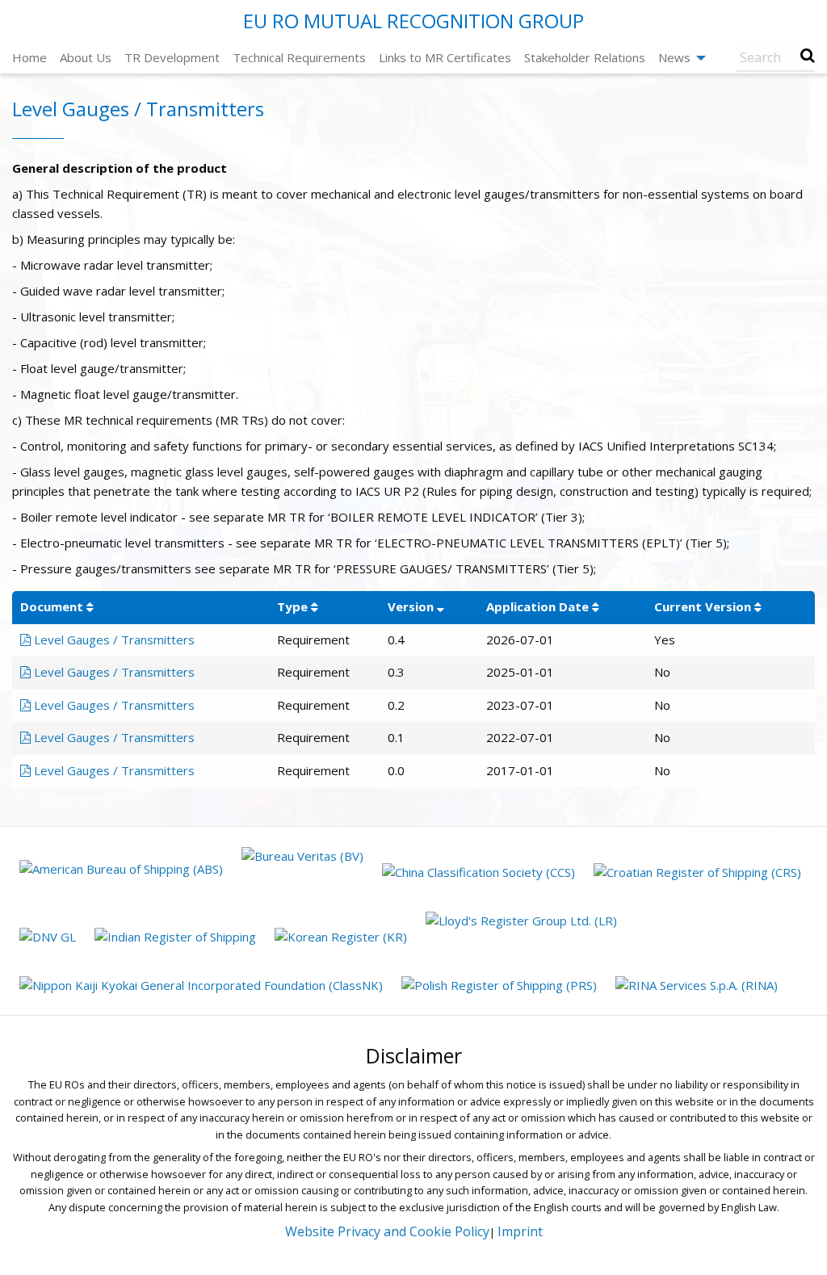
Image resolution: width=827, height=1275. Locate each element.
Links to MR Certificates (445, 57)
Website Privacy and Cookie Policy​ (387, 1231)
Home (29, 57)
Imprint (520, 1231)
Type (292, 606)
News (674, 57)
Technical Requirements (299, 57)
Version (411, 606)
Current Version (702, 606)
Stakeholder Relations (584, 57)
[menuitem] (29, 57)
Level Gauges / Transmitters (113, 639)
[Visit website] (123, 870)
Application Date (537, 606)
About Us (85, 57)
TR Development (172, 57)
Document (51, 606)
